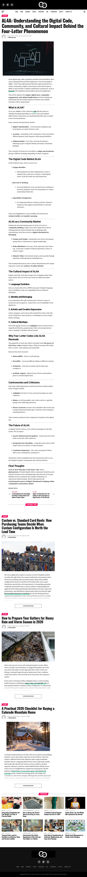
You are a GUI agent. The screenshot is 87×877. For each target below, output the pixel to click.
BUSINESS (27, 12)
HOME (16, 12)
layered (11, 91)
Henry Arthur (12, 627)
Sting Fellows (12, 537)
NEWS (21, 12)
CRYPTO (61, 12)
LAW (47, 12)
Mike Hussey (12, 37)
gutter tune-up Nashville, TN (35, 683)
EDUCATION (41, 12)
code (34, 111)
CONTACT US (69, 12)
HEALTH (34, 12)
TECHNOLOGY (54, 12)
